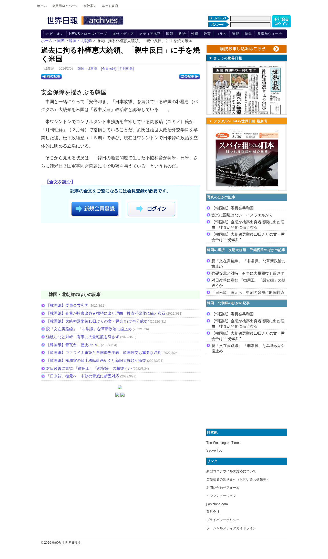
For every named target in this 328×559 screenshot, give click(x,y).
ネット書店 (110, 6)
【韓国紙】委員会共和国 (67, 305)
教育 (207, 34)
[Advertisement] (120, 258)
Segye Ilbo (214, 450)
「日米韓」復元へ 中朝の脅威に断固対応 (82, 376)
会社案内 (90, 6)
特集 (248, 34)
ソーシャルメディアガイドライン (231, 528)
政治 (182, 34)
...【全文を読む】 (58, 181)
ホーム (42, 6)
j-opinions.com (217, 504)
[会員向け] (108, 69)
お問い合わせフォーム (223, 488)
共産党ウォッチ (269, 34)
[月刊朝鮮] (126, 69)
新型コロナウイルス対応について (231, 471)
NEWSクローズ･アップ (88, 34)
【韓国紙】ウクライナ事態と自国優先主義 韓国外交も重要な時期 (103, 352)
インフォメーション (221, 496)
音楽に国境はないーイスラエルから (242, 215)
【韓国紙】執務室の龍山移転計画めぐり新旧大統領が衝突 (96, 360)
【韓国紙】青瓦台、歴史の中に (73, 345)
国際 (169, 34)
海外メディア (123, 34)
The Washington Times (223, 443)
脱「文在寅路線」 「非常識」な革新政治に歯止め (89, 329)
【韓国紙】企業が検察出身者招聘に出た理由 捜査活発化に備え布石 (105, 313)
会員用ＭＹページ (65, 6)
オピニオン (55, 34)
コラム (221, 34)
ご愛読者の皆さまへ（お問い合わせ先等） (238, 479)
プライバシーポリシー (223, 520)
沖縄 (194, 34)
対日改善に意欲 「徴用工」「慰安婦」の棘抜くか (89, 368)
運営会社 (213, 512)
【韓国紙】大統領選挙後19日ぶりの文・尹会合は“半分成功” (97, 321)
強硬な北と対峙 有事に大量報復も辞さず (82, 337)
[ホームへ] (86, 25)
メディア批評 (150, 34)
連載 (235, 34)
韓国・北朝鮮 (88, 69)
